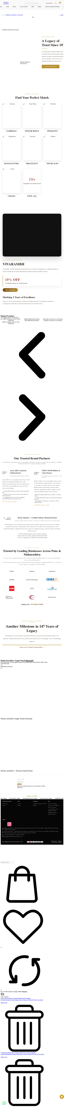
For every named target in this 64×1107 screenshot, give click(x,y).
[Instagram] (9, 824)
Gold (7, 6)
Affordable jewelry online (20, 798)
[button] (29, 17)
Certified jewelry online (51, 798)
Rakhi (39, 6)
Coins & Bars (23, 6)
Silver (14, 6)
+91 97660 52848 (36, 604)
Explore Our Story (51, 66)
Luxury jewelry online (36, 798)
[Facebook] (4, 824)
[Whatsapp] (14, 824)
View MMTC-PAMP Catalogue (41, 505)
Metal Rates (49, 3)
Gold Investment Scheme (52, 6)
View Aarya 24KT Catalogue (9, 501)
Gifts (32, 6)
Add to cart (4, 1002)
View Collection (10, 290)
